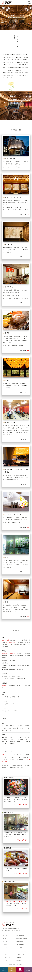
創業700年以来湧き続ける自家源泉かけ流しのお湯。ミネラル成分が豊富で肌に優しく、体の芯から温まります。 (15, 834)
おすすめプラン (6, 935)
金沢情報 (5, 944)
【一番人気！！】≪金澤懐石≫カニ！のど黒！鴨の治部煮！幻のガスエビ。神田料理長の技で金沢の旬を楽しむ (15, 799)
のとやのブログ (20, 944)
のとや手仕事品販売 (7, 947)
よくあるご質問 (6, 957)
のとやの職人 (20, 941)
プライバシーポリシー (8, 960)
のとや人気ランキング (8, 938)
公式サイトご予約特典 (22, 938)
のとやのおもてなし (21, 950)
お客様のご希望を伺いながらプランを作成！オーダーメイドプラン (15, 903)
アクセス (5, 954)
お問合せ (19, 960)
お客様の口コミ (20, 954)
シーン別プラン (20, 935)
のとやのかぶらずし (7, 950)
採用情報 (19, 957)
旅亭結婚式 (5, 941)
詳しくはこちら (22, 840)
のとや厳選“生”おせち (22, 947)
